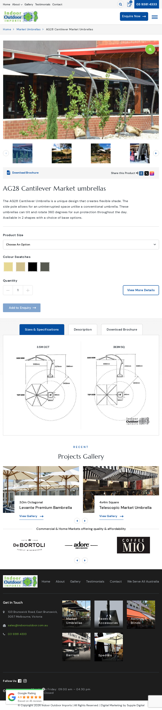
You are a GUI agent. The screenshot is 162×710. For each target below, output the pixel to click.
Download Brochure (122, 329)
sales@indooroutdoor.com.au (28, 625)
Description (83, 329)
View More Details (141, 290)
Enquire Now (131, 16)
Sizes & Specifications (42, 329)
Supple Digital (135, 705)
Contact (57, 4)
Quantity (10, 280)
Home (6, 4)
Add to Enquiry (20, 308)
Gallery (28, 4)
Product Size (13, 235)
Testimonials (42, 4)
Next (156, 153)
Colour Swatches (16, 257)
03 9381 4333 (146, 4)
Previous (6, 153)
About (16, 4)
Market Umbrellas (28, 29)
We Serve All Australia (143, 581)
